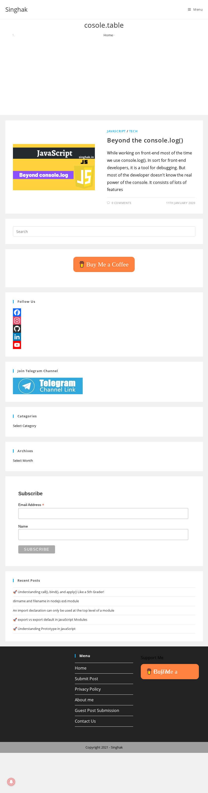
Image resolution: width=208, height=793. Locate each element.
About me (84, 700)
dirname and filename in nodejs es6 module (46, 601)
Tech (133, 131)
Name (23, 526)
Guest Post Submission (97, 710)
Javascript (116, 131)
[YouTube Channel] (104, 345)
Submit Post (86, 678)
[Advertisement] (104, 75)
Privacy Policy (88, 689)
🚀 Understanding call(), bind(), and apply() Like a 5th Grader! (58, 592)
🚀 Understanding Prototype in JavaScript (44, 628)
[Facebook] (104, 312)
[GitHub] (104, 329)
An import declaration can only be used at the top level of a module (63, 610)
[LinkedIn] (104, 337)
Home (80, 668)
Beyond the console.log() (145, 140)
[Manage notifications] (11, 782)
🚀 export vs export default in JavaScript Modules (50, 619)
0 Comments (121, 203)
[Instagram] (104, 320)
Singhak (16, 9)
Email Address (31, 504)
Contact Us (85, 721)
